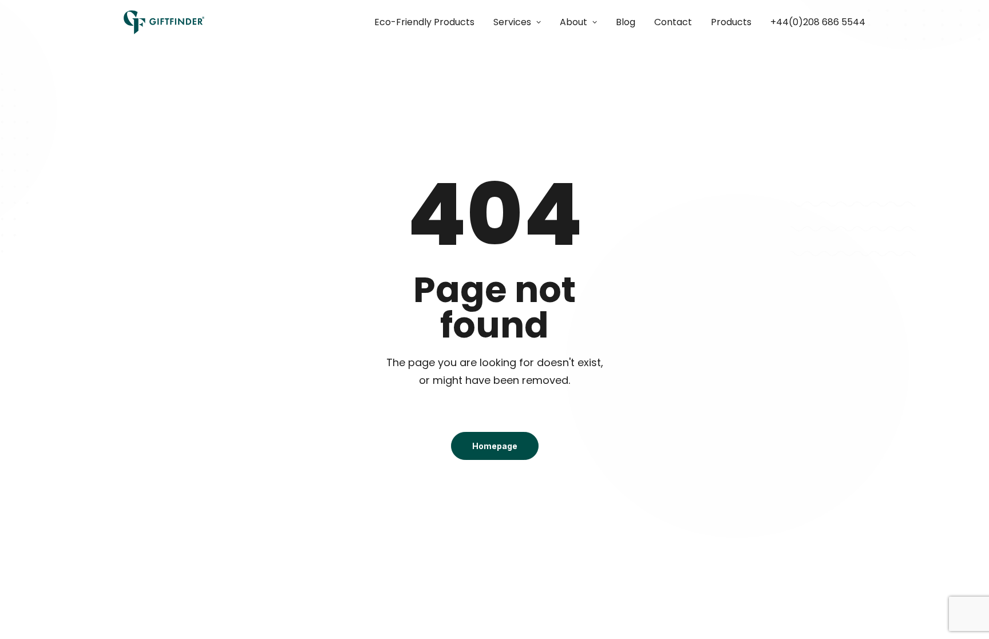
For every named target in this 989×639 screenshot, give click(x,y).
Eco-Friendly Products (424, 22)
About (573, 22)
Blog (625, 22)
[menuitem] (428, 22)
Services (512, 22)
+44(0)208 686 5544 (817, 22)
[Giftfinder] (164, 22)
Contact (673, 22)
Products (731, 22)
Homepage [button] (494, 446)
